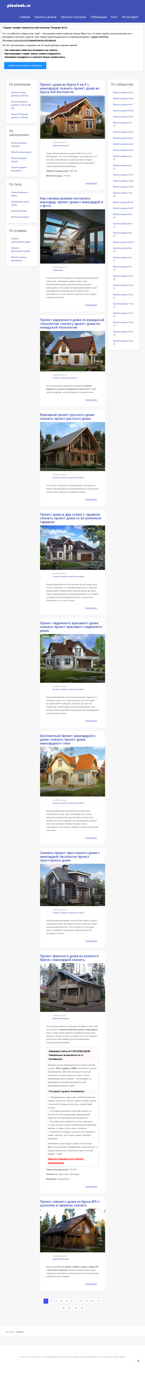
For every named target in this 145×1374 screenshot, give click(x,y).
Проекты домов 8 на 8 (123, 202)
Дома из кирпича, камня (19, 194)
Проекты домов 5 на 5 (123, 92)
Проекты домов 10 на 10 (123, 277)
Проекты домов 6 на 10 (122, 158)
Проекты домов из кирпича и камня (68, 478)
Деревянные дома (61, 145)
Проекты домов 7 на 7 (123, 175)
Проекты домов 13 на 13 (123, 324)
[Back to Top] (138, 1361)
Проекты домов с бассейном (19, 169)
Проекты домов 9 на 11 (122, 259)
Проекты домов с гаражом (19, 144)
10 (92, 1301)
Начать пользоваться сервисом (25, 65)
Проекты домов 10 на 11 (123, 287)
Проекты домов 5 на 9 (123, 117)
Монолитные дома (20, 217)
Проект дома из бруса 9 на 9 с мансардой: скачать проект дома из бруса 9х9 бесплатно (69, 88)
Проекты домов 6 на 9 (123, 150)
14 (75, 1308)
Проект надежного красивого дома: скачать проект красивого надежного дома (71, 627)
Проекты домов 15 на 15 (123, 342)
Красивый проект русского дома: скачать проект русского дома (67, 416)
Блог (114, 17)
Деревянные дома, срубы (20, 203)
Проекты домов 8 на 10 (122, 216)
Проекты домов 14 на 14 (123, 333)
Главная (24, 17)
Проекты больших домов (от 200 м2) (19, 116)
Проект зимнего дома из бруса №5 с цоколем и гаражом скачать (70, 1203)
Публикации (98, 17)
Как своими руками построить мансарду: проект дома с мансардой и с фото (71, 202)
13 (69, 1308)
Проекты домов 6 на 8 (123, 144)
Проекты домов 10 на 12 (123, 296)
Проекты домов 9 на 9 (123, 242)
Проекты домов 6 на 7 (123, 138)
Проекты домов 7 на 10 (122, 194)
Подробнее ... (92, 184)
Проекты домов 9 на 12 (122, 268)
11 (98, 1301)
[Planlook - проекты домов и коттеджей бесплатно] (16, 5)
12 (63, 1308)
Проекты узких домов (21, 152)
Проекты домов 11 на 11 (123, 305)
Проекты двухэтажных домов (20, 249)
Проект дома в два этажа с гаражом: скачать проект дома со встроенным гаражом (70, 518)
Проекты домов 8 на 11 (122, 225)
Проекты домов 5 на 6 (123, 98)
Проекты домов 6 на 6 (123, 132)
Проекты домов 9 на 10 (122, 250)
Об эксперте (130, 17)
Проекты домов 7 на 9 (123, 187)
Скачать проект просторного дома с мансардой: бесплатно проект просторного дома (70, 856)
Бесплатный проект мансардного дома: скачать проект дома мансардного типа (67, 739)
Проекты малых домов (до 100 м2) (19, 94)
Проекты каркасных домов (65, 378)
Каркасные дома (19, 211)
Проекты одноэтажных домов (21, 240)
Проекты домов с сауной (19, 160)
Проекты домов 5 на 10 (122, 124)
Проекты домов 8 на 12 (122, 234)
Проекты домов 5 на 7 (123, 104)
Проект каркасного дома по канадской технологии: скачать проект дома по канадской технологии (72, 323)
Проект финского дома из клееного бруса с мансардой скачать (69, 958)
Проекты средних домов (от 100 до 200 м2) (21, 105)
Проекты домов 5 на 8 (123, 110)
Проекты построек (73, 17)
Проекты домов (45, 17)
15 (82, 1308)
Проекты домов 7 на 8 (123, 181)
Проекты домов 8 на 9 (123, 208)
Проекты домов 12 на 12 (123, 315)
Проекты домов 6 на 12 (122, 167)
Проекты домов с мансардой (19, 259)
